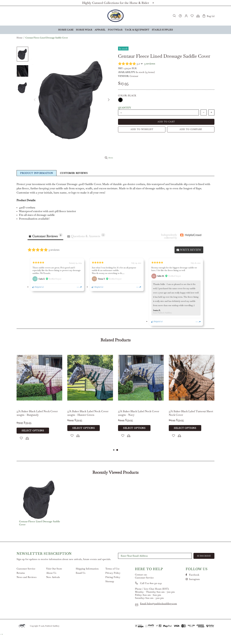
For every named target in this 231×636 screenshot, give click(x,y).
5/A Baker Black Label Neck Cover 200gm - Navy (138, 413)
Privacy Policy (112, 572)
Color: (127, 95)
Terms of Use (112, 568)
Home (19, 38)
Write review (190, 250)
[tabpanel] (39, 398)
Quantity (124, 107)
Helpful (37, 287)
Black (120, 100)
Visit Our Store (54, 568)
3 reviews (149, 63)
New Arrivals (53, 577)
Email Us (80, 572)
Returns (21, 572)
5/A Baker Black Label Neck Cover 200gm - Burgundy (37, 413)
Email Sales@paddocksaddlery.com (158, 603)
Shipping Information (87, 568)
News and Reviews (27, 577)
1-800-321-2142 (155, 583)
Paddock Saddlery (115, 16)
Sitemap (109, 581)
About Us (51, 572)
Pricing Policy (112, 577)
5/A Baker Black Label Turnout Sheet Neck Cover (191, 413)
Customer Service (26, 568)
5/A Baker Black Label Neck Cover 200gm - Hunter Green (87, 413)
